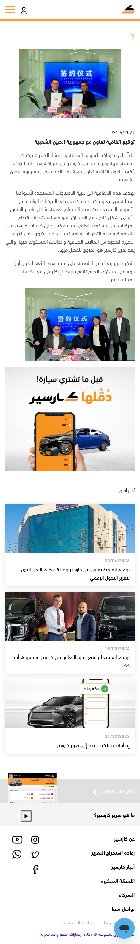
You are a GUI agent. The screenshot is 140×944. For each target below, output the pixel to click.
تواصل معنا (123, 908)
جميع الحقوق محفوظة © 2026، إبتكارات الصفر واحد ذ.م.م (88, 933)
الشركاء (127, 894)
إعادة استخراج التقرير (113, 852)
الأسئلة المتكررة (118, 880)
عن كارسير (124, 838)
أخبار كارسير (123, 866)
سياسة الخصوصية (78, 922)
